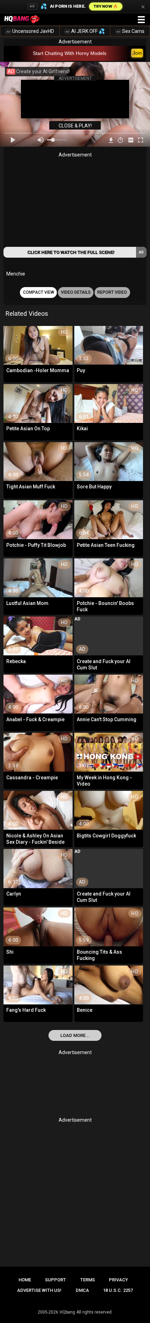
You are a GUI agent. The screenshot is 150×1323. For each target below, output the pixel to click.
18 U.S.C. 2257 (118, 1290)
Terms (87, 1279)
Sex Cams (130, 31)
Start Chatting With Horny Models (69, 53)
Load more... (75, 1035)
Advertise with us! (39, 1290)
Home (24, 1279)
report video (112, 292)
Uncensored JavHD (30, 31)
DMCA (82, 1290)
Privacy (118, 1279)
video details (76, 292)
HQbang (67, 1312)
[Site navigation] (141, 20)
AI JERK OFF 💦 (85, 31)
